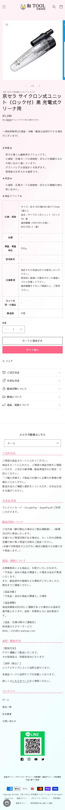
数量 (4, 322)
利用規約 (37, 777)
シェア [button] (9, 360)
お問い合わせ (9, 721)
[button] (3, 6)
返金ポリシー (9, 777)
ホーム (5, 699)
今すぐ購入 (32, 349)
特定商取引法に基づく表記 (41, 803)
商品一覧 (7, 706)
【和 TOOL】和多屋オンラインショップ (36, 794)
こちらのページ (20, 681)
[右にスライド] (39, 85)
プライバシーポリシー (24, 777)
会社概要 (7, 714)
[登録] (57, 443)
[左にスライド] (25, 85)
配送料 (8, 120)
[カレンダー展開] (7, 803)
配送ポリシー (48, 777)
